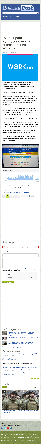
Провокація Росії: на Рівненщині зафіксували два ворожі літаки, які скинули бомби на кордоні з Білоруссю (19, 368)
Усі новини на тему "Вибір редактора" (13, 347)
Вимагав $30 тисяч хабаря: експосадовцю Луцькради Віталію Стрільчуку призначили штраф (21, 333)
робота (13, 192)
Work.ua (8, 192)
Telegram (5, 190)
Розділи (5, 21)
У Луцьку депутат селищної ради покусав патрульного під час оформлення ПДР (21, 342)
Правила (28, 269)
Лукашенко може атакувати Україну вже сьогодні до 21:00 (20, 354)
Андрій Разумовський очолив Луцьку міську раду (23, 337)
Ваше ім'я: (5, 252)
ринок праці (19, 192)
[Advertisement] (20, 29)
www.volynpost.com (6, 436)
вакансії (26, 192)
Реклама (10, 425)
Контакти (17, 425)
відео (4, 387)
